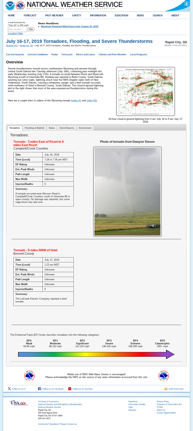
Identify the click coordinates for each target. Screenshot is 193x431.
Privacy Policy (163, 401)
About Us (161, 409)
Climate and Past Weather (112, 54)
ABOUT (175, 15)
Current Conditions (38, 54)
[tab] (14, 128)
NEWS (140, 15)
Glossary (132, 409)
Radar (54, 54)
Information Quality (137, 404)
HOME (11, 15)
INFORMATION (98, 15)
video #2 (91, 100)
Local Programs (138, 54)
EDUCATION (121, 15)
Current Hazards (15, 54)
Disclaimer (133, 401)
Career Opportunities (166, 412)
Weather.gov (12, 45)
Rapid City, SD (26, 45)
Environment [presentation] (85, 128)
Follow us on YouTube (82, 389)
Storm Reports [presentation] (67, 128)
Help (131, 407)
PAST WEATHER (54, 15)
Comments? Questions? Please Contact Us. (57, 424)
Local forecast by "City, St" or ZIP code (18, 24)
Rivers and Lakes (85, 54)
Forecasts (67, 54)
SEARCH (157, 15)
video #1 (76, 100)
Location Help (15, 33)
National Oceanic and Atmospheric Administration (60, 404)
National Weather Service (49, 407)
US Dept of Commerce (48, 401)
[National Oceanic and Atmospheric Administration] (9, 5)
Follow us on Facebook (52, 389)
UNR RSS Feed (175, 389)
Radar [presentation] (52, 128)
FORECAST (30, 15)
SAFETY (76, 15)
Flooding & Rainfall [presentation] (34, 128)
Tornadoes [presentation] (14, 128)
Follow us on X (18, 389)
